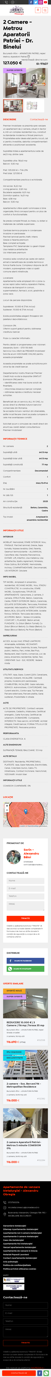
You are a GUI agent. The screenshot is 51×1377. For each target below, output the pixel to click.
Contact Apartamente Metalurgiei (20, 1258)
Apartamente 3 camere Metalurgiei (20, 1236)
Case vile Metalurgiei (13, 1240)
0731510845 (28, 862)
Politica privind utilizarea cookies (19, 1269)
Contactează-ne (39, 120)
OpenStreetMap (33, 826)
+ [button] (7, 806)
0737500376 (6, 2)
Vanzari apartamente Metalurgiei (19, 1247)
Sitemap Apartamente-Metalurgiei (20, 1229)
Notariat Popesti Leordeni (16, 1255)
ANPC (6, 1275)
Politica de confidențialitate (17, 1265)
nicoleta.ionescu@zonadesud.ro (13, 2)
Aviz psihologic (10, 1262)
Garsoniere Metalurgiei (14, 1226)
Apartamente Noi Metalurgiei (17, 1244)
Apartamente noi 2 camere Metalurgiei (22, 1233)
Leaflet (22, 826)
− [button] (7, 810)
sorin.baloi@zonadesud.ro (35, 865)
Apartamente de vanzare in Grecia (20, 1251)
